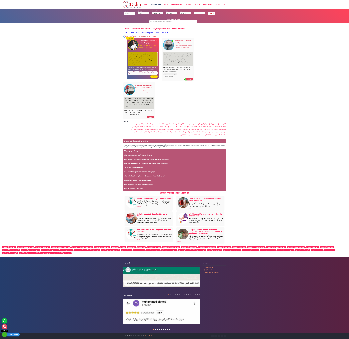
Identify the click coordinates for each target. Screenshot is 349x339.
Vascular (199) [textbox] (156, 13)
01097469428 (208, 270)
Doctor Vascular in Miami (145, 46)
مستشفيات (115, 247)
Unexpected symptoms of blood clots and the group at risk (205, 199)
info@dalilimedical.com (211, 272)
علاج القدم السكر (140, 124)
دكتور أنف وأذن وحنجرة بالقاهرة (110, 250)
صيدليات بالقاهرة (330, 250)
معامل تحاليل (131, 247)
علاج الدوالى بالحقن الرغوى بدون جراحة (177, 129)
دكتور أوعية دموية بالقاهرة (198, 250)
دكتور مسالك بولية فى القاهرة (27, 253)
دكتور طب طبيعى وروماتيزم (102, 247)
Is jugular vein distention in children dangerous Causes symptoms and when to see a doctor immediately (205, 231)
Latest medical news (176, 4)
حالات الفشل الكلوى (220, 135)
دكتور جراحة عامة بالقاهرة (302, 250)
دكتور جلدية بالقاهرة (317, 250)
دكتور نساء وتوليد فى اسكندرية (26, 247)
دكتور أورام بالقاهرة (183, 250)
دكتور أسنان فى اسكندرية (9, 247)
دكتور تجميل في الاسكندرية (189, 247)
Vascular (154, 36)
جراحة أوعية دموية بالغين (137, 129)
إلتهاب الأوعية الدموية (194, 124)
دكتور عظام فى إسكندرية (239, 247)
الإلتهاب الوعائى (222, 124)
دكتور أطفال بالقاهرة (93, 250)
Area (181, 11)
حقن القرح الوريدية (137, 132)
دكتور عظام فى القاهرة (65, 253)
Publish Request (207, 4)
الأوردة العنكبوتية (179, 132)
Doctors (135, 36)
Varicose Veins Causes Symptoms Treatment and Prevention (154, 230)
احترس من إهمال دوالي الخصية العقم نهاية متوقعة (154, 198)
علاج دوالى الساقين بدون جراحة (217, 127)
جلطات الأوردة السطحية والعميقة (156, 124)
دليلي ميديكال (141, 247)
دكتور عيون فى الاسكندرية (42, 247)
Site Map (217, 4)
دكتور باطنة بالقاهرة (139, 250)
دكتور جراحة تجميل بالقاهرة (285, 250)
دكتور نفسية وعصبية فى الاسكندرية (61, 247)
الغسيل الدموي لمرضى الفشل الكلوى (190, 135)
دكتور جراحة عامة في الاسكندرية (171, 247)
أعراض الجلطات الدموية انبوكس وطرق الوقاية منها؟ (152, 215)
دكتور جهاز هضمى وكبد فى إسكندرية (275, 247)
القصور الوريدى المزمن (191, 132)
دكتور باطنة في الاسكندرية (154, 247)
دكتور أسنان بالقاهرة (80, 250)
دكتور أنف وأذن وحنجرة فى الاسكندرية (82, 247)
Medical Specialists (156, 4)
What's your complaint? (11, 334)
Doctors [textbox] (141, 13)
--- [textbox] (195, 13)
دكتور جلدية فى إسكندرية (327, 247)
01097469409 (208, 267)
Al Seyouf (147, 36)
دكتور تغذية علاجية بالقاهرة (268, 250)
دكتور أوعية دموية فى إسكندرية (256, 247)
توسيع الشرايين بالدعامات (151, 127)
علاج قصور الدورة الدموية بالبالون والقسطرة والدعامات (159, 132)
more (139, 206)
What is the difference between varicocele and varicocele (205, 215)
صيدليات (122, 247)
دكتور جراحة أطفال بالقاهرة (168, 250)
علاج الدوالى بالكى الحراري (195, 129)
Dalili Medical (128, 36)
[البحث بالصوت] (4, 334)
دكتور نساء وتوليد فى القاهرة (10, 253)
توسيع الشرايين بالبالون (165, 127)
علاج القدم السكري (184, 127)
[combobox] (143, 13)
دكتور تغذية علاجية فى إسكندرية (11, 250)
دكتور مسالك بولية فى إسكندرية (296, 247)
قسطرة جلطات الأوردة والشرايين (199, 127)
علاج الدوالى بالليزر (208, 129)
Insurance (197, 11)
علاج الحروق (162, 129)
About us (188, 4)
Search (211, 13)
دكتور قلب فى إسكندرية (312, 247)
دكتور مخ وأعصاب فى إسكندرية (49, 250)
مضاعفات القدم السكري (151, 129)
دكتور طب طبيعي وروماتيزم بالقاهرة (47, 253)
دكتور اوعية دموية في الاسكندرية (206, 247)
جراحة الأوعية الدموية (220, 129)
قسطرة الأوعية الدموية (181, 124)
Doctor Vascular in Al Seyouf (181, 48)
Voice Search (4, 331)
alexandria (141, 36)
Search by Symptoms (173, 19)
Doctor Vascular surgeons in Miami (147, 47)
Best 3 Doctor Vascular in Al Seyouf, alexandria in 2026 (146, 33)
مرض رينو (175, 127)
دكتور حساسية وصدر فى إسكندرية (30, 250)
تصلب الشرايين (170, 124)
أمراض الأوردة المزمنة (205, 132)
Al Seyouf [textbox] (183, 13)
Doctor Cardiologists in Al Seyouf (182, 46)
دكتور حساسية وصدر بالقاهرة (251, 250)
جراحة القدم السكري (137, 127)
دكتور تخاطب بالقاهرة (153, 250)
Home (145, 4)
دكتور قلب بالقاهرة (127, 250)
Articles (166, 4)
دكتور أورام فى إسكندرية (66, 250)
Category (141, 11)
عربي (224, 4)
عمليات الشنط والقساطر (207, 135)
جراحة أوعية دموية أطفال (219, 132)
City (167, 11)
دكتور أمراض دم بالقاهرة (214, 250)
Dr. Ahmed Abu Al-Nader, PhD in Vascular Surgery (148, 42)
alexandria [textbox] (169, 13)
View (154, 77)
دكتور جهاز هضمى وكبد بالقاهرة (232, 250)
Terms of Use (148, 336)
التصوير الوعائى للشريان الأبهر (208, 124)
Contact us (197, 4)
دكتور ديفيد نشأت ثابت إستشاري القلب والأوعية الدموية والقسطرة (143, 86)
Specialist (155, 11)
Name (126, 11)
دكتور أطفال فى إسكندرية (224, 247)
